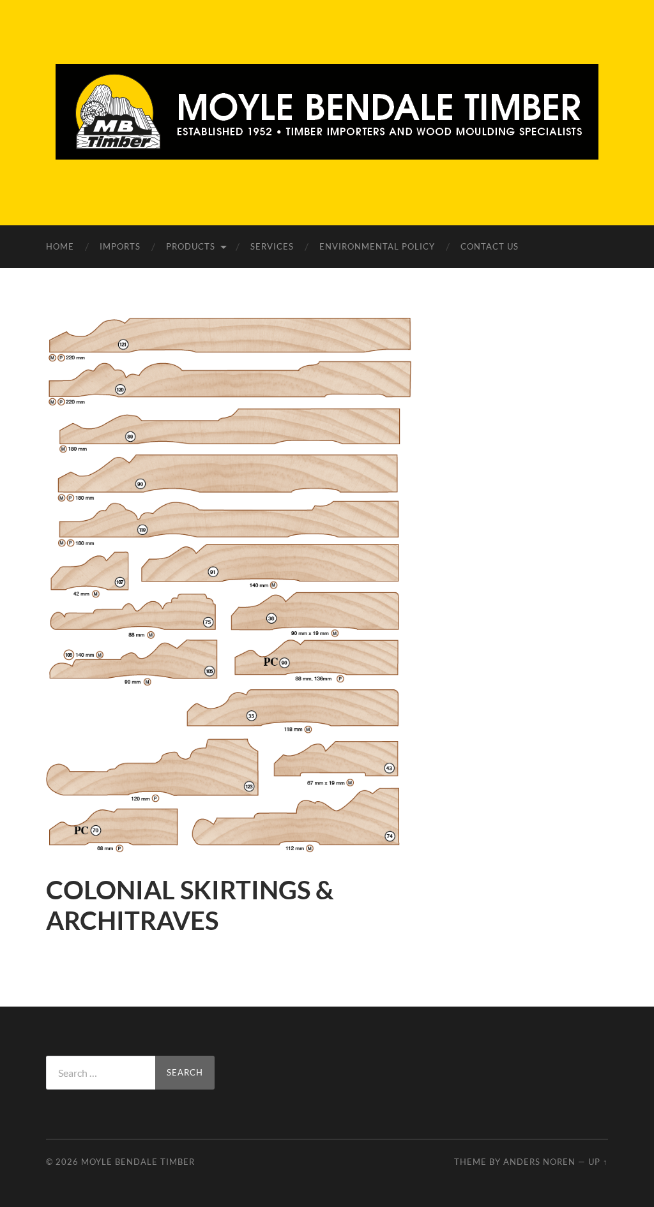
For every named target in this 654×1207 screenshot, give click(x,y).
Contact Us (489, 246)
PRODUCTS (190, 246)
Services (272, 246)
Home (60, 246)
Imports (120, 246)
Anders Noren (539, 1162)
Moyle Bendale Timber (138, 1162)
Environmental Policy (377, 246)
